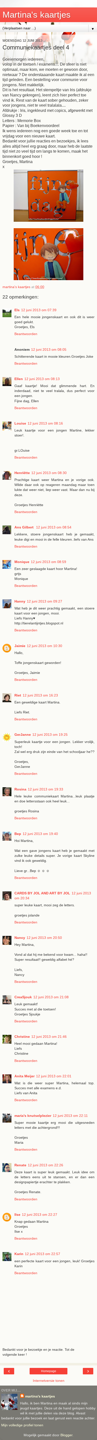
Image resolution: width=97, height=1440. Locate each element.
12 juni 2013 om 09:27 (44, 601)
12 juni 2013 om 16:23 (40, 695)
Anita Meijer (24, 1076)
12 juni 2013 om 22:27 (39, 1215)
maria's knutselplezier (32, 1116)
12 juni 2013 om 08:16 (45, 423)
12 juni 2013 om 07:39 (38, 310)
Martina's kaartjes (36, 14)
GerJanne (22, 735)
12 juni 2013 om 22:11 (70, 1116)
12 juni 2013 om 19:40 (40, 834)
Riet (17, 695)
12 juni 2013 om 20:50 (44, 938)
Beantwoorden (25, 334)
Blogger (66, 1435)
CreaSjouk (23, 997)
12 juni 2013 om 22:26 (45, 1165)
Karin (18, 1254)
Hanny (19, 601)
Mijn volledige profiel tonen (22, 1425)
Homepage (48, 1371)
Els (17, 310)
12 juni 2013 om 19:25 (50, 735)
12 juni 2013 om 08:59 (48, 562)
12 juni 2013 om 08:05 (48, 349)
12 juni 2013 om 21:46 (49, 1037)
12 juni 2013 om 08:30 (49, 473)
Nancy (19, 938)
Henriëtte (22, 473)
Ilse (17, 1215)
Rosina (20, 789)
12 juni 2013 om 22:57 (42, 1254)
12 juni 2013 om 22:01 (53, 1076)
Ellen (18, 379)
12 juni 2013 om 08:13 (42, 379)
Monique (21, 562)
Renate (20, 1165)
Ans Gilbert (24, 527)
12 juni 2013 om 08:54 (53, 527)
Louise (20, 423)
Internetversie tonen (48, 1381)
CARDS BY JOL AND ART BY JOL (42, 893)
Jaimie (19, 646)
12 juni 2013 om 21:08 (51, 997)
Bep (17, 834)
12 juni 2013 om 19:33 (45, 789)
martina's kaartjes (40, 1396)
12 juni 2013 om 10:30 (44, 646)
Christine (22, 1037)
